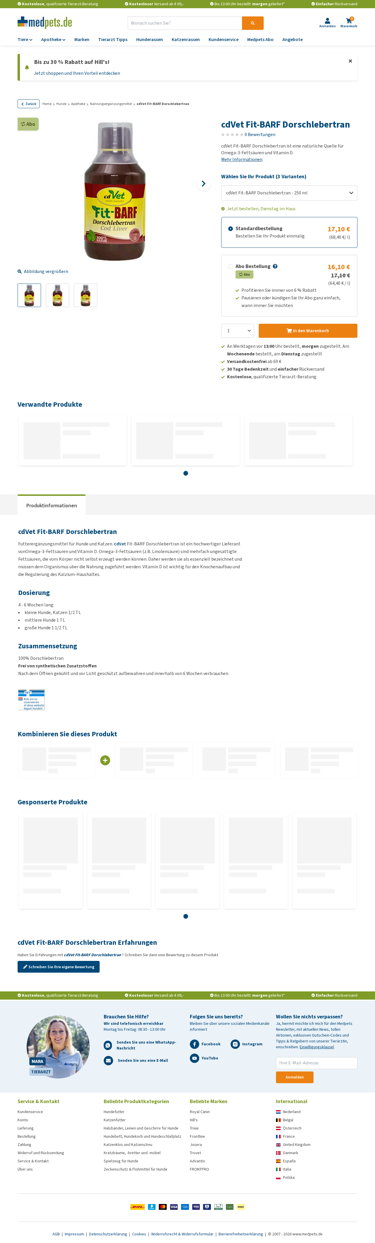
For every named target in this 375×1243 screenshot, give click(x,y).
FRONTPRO (199, 1169)
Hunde (61, 103)
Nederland (292, 1112)
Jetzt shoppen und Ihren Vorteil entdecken (77, 73)
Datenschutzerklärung (108, 1234)
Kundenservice (30, 1112)
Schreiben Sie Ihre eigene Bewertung (61, 967)
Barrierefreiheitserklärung (241, 1234)
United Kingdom (297, 1144)
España (289, 1161)
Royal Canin (200, 1112)
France (289, 1136)
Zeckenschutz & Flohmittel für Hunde (135, 1169)
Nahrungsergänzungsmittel (111, 103)
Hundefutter (114, 1112)
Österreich (292, 1128)
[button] (274, 266)
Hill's (194, 1120)
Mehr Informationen (241, 159)
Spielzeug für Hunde (121, 1161)
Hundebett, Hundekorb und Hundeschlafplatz (142, 1136)
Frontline (197, 1136)
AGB (56, 1234)
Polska (289, 1177)
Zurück (30, 103)
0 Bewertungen (260, 134)
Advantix (197, 1161)
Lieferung (26, 1128)
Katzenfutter (115, 1120)
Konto (23, 1120)
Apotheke (78, 103)
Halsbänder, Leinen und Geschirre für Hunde (141, 1128)
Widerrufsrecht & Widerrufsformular (182, 1234)
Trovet (195, 1153)
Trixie (194, 1128)
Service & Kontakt (33, 1161)
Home (47, 103)
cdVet (120, 544)
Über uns (25, 1169)
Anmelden (295, 1077)
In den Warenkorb (311, 331)
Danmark (290, 1153)
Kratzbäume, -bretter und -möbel (132, 1153)
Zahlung (24, 1144)
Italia (287, 1169)
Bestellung (27, 1136)
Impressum (75, 1234)
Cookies (139, 1234)
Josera (196, 1144)
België (288, 1120)
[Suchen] (253, 23)
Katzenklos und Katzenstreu (128, 1144)
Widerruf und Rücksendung (41, 1153)
